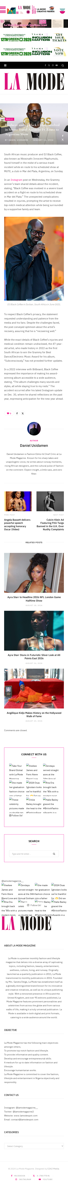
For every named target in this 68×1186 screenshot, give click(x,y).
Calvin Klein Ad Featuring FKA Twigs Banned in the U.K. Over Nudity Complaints (50, 524)
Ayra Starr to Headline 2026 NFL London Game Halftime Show (34, 598)
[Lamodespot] (34, 81)
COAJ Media (53, 1168)
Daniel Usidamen (18, 140)
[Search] (63, 65)
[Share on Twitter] (63, 139)
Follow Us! (17, 815)
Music (9, 119)
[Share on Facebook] (63, 136)
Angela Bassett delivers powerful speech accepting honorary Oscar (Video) (17, 524)
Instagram (16, 179)
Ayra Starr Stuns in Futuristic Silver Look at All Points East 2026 (34, 656)
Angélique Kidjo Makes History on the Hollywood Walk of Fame (34, 714)
